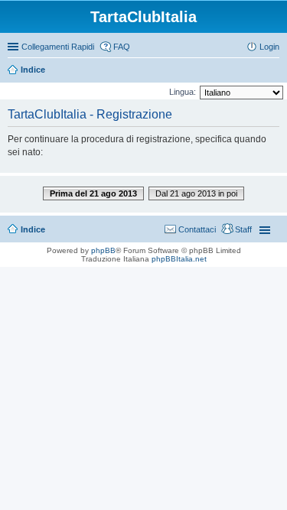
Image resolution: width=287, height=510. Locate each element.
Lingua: (182, 91)
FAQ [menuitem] (121, 46)
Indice (33, 69)
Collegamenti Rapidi (57, 46)
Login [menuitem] (269, 46)
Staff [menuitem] (243, 229)
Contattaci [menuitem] (197, 229)
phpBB (103, 250)
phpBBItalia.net (179, 259)
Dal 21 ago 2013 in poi (196, 193)
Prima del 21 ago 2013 (93, 193)
